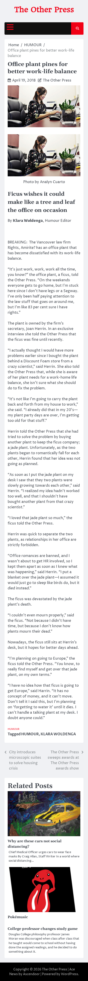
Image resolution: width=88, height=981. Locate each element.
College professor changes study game (43, 928)
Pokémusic (18, 917)
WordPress (69, 974)
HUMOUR (13, 729)
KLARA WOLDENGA (58, 734)
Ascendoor (31, 974)
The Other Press (44, 9)
